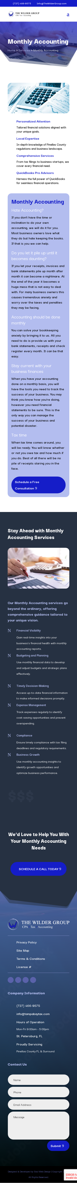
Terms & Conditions (30, 958)
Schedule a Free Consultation (27, 485)
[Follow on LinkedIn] (26, 980)
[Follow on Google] (33, 980)
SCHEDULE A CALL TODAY (38, 868)
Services (24, 50)
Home (11, 50)
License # (23, 966)
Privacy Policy (26, 942)
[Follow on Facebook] (11, 980)
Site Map (22, 950)
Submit (56, 1145)
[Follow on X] (18, 980)
